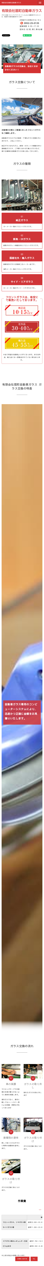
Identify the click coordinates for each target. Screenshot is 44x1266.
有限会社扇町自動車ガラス (11, 2)
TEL (34, 1259)
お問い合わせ (22, 1259)
